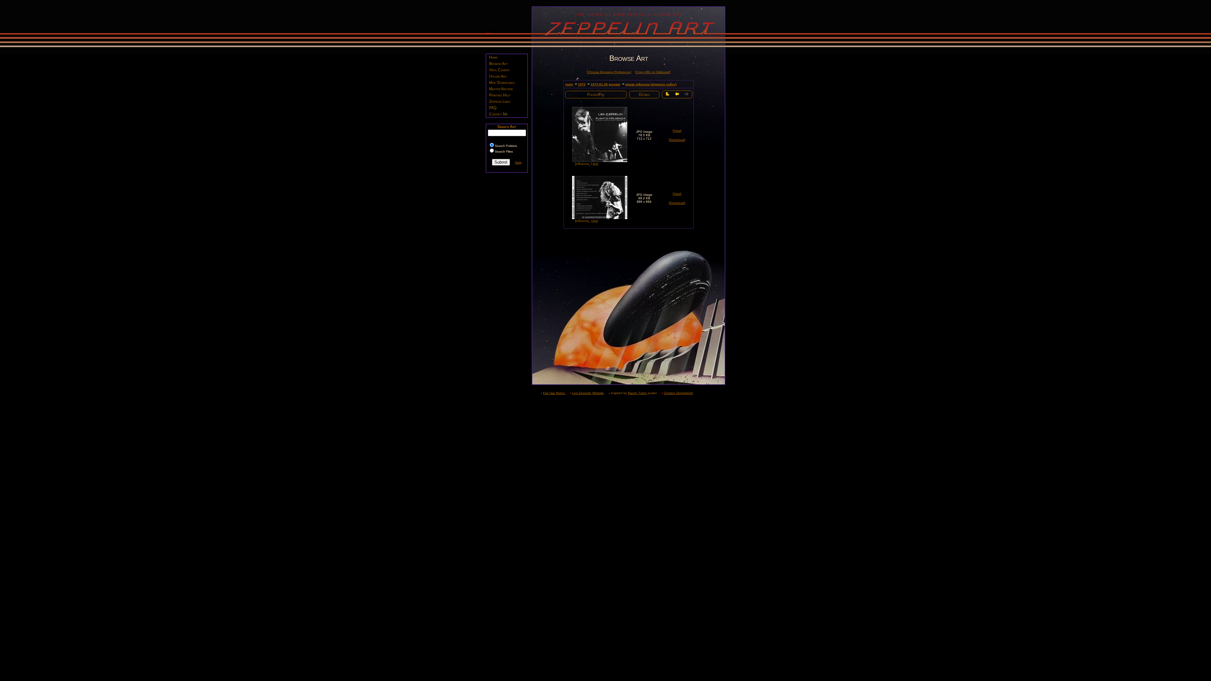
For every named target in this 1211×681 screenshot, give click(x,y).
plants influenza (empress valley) (650, 84)
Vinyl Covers (499, 70)
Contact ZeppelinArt (678, 393)
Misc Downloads (502, 82)
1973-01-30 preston (605, 84)
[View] (677, 130)
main (569, 84)
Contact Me (498, 114)
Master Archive (501, 89)
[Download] (677, 140)
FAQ (492, 108)
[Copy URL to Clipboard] (652, 72)
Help (518, 162)
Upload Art (498, 76)
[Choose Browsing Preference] (609, 72)
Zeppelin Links (499, 101)
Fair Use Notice (554, 393)
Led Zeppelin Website (588, 393)
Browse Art (498, 63)
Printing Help (499, 95)
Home (493, 57)
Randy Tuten (637, 393)
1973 (582, 84)
